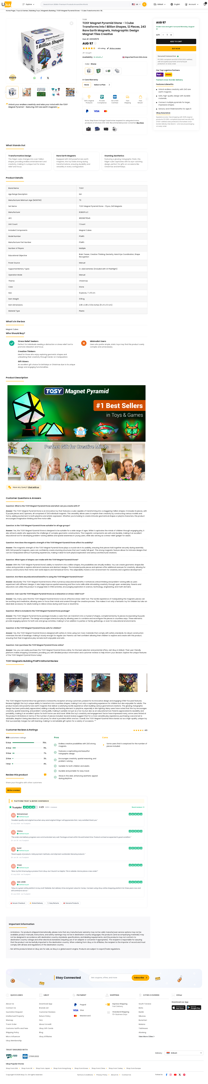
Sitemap (9, 1020)
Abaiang (142, 1032)
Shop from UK (26, 1068)
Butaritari (143, 1020)
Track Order (11, 1024)
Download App (45, 1004)
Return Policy (44, 1016)
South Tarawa (145, 1004)
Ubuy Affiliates (45, 1036)
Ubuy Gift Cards (46, 1028)
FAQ (41, 1020)
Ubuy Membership (14, 1040)
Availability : (87, 57)
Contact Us (11, 1008)
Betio (141, 1008)
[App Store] (179, 1008)
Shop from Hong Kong (62, 1068)
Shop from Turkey (116, 1068)
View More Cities (146, 1036)
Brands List (44, 1008)
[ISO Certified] (29, 1056)
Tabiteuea (143, 1028)
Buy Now (140, 123)
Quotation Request (14, 1012)
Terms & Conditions (85, 1075)
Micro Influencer (13, 1036)
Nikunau (142, 1016)
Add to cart (176, 41)
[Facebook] (167, 1075)
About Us (10, 1004)
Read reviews (137, 807)
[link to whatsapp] (34, 78)
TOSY (84, 19)
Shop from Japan (43, 1068)
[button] (160, 4)
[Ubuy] (6, 4)
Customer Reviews (47, 1012)
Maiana (142, 1024)
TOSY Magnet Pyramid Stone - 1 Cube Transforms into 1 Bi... (80, 10)
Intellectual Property (15, 1016)
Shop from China (98, 1068)
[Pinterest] (184, 1075)
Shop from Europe (133, 1068)
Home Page (10, 10)
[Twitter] (180, 1075)
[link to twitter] (48, 78)
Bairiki (141, 1012)
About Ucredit (45, 1024)
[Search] (144, 4)
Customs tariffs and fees (17, 1028)
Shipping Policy (12, 1032)
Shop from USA (12, 1068)
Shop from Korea (81, 1068)
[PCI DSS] (11, 1056)
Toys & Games (22, 10)
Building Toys (34, 10)
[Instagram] (171, 1075)
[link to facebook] (41, 78)
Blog (41, 1032)
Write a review (13, 790)
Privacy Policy (101, 1075)
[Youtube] (175, 1075)
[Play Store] (194, 1008)
